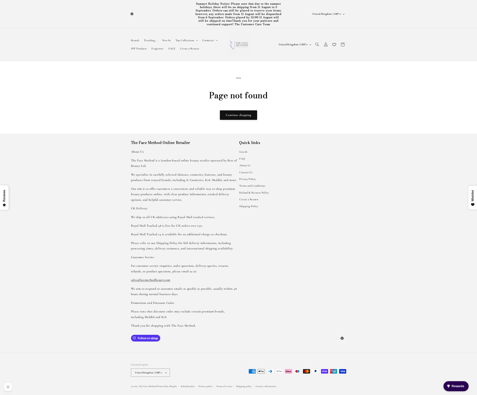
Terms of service (224, 386)
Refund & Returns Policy (254, 192)
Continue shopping (238, 115)
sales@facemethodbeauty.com (150, 280)
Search (243, 151)
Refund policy (188, 386)
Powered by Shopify (167, 386)
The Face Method (147, 386)
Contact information (266, 386)
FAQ (242, 158)
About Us (245, 165)
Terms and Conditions (252, 185)
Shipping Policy (248, 206)
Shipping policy (244, 386)
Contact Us (245, 172)
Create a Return (248, 199)
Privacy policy (205, 386)
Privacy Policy (247, 179)
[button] (186, 40)
